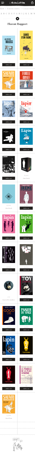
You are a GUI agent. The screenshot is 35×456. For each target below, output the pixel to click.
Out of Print (8, 418)
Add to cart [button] (9, 65)
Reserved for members (9, 300)
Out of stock (26, 178)
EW (2, 9)
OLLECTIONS (28, 9)
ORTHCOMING (13, 9)
